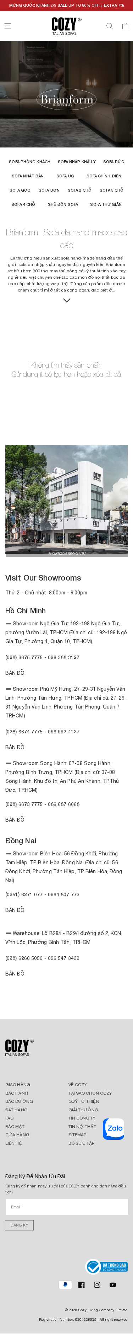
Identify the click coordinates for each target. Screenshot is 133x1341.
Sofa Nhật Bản (28, 175)
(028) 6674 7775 (24, 731)
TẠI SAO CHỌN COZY (90, 1093)
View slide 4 (61, 551)
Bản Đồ (15, 673)
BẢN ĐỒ (15, 974)
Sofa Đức (113, 161)
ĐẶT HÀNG (16, 1109)
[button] (8, 26)
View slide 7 (93, 551)
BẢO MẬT (14, 1126)
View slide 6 (82, 551)
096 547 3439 (63, 958)
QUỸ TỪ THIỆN (83, 1101)
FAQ (9, 1118)
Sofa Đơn (49, 190)
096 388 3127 (63, 657)
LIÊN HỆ (13, 1143)
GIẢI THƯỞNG (83, 1109)
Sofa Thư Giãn (105, 204)
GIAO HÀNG (17, 1084)
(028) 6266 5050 (24, 958)
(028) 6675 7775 (24, 657)
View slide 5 (72, 551)
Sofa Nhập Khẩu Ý (77, 161)
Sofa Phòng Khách (29, 161)
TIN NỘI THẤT (82, 1126)
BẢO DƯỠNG (19, 1101)
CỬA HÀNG (17, 1134)
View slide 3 (50, 551)
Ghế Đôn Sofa (63, 204)
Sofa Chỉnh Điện (104, 175)
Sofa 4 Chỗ (23, 204)
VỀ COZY (77, 1084)
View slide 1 (29, 551)
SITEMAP (77, 1134)
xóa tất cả (107, 374)
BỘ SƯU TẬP (81, 1143)
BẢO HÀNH (16, 1093)
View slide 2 (40, 551)
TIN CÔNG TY (82, 1118)
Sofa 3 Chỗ (111, 190)
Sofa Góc (20, 190)
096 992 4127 (63, 731)
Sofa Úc (65, 175)
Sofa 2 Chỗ (80, 190)
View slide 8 (104, 551)
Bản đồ (15, 820)
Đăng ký (19, 1225)
